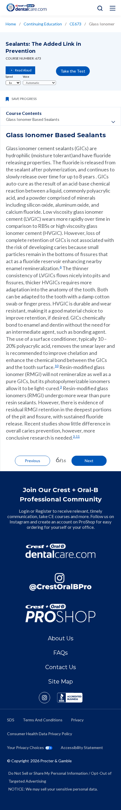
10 (57, 366)
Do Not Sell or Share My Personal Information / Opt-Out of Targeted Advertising (59, 777)
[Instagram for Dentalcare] (60, 581)
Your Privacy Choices (25, 747)
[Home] (26, 7)
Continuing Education (43, 23)
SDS (10, 719)
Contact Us (60, 667)
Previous (32, 460)
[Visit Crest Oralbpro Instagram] (48, 697)
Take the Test (72, 71)
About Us (60, 638)
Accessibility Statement (82, 747)
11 (78, 436)
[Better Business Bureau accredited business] (69, 697)
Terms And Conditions (42, 719)
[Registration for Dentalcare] (60, 550)
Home (11, 23)
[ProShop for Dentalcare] (60, 612)
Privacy (77, 719)
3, (74, 436)
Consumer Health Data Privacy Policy (39, 733)
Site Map (60, 681)
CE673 (75, 23)
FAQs (60, 652)
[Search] (99, 8)
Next (89, 460)
